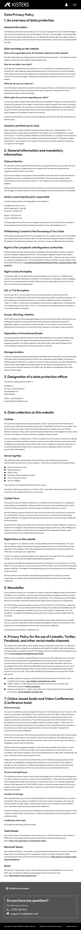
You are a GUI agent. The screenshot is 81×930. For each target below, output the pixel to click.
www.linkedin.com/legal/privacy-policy (41, 681)
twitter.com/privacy (32, 686)
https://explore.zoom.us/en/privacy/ (22, 876)
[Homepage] (33, 4)
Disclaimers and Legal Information (50, 926)
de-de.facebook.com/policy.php (31, 692)
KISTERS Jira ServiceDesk (19, 888)
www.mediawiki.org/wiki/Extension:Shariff (27, 654)
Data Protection (71, 926)
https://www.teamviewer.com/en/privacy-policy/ (27, 841)
